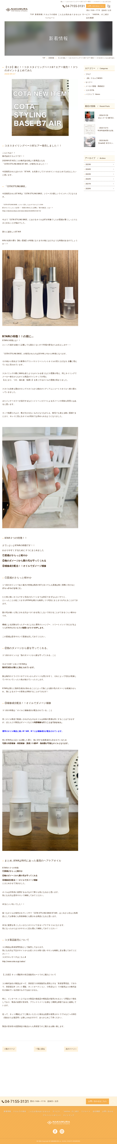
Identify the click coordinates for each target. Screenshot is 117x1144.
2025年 (88, 164)
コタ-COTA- (90, 90)
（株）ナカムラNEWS (94, 78)
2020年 (88, 189)
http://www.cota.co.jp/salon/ (13, 961)
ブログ (88, 74)
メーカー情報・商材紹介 (95, 86)
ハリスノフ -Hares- (93, 94)
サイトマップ (68, 1115)
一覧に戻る (40, 1049)
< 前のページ (9, 1049)
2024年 (88, 169)
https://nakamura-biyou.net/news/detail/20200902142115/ (21, 211)
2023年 (88, 174)
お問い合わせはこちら (96, 6)
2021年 (88, 184)
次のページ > (71, 1049)
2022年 (88, 179)
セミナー (89, 82)
